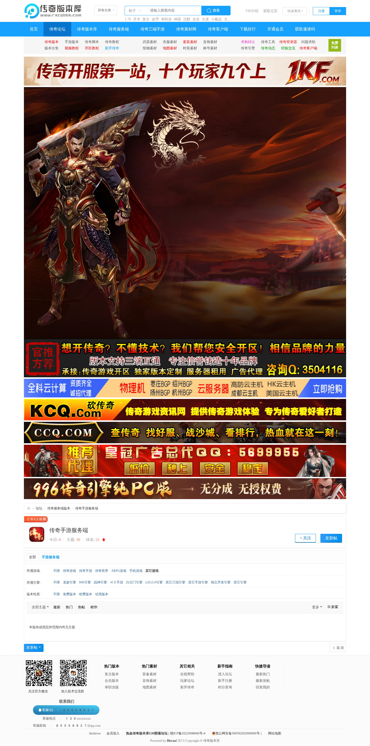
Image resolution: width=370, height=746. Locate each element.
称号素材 (210, 48)
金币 (155, 19)
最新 (56, 607)
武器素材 (150, 42)
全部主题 (39, 607)
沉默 (186, 19)
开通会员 (275, 29)
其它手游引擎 (198, 582)
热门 (69, 607)
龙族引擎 (69, 582)
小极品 (216, 19)
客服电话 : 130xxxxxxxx (67, 718)
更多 (315, 607)
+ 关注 (305, 538)
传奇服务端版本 (58, 508)
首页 (34, 29)
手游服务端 (50, 557)
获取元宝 (270, 11)
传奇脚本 (92, 42)
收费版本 (85, 594)
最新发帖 (263, 681)
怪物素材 (150, 48)
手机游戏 (135, 571)
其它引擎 (240, 582)
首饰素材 (210, 42)
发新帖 (331, 538)
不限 (56, 571)
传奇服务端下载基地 (29, 508)
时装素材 (190, 48)
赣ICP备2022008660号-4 (187, 733)
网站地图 (274, 733)
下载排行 (248, 29)
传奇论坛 (57, 29)
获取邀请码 (305, 29)
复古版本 (112, 674)
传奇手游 (85, 571)
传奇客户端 (218, 29)
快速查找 (294, 11)
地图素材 (149, 687)
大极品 (229, 19)
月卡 (136, 19)
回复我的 (263, 687)
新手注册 (225, 681)
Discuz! (172, 740)
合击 (196, 19)
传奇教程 (112, 42)
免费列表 (334, 45)
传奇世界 (101, 571)
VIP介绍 (251, 11)
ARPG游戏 (118, 571)
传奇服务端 (119, 29)
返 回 (340, 648)
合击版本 (112, 681)
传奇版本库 (87, 29)
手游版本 (72, 42)
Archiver (95, 733)
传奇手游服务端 (86, 508)
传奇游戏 (69, 571)
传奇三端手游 (152, 29)
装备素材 (149, 674)
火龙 (205, 19)
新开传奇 (187, 687)
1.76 (128, 19)
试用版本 (101, 594)
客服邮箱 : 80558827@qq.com (66, 725)
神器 (177, 19)
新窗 (334, 607)
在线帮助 (187, 674)
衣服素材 (170, 42)
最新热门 (263, 674)
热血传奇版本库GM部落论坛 (147, 733)
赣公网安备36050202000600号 (237, 733)
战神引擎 (100, 582)
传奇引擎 (248, 48)
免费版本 (69, 594)
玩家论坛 (187, 681)
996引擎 (85, 582)
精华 (93, 607)
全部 (32, 557)
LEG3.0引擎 (154, 582)
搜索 (216, 10)
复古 (146, 19)
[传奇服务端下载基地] (53, 9)
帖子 (132, 11)
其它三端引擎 (175, 582)
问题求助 (308, 42)
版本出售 (52, 48)
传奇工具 (268, 42)
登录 (338, 11)
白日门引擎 (134, 582)
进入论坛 (225, 674)
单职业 (166, 19)
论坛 (39, 508)
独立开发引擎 (221, 582)
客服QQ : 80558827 (68, 710)
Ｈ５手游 (116, 582)
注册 (321, 11)
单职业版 (112, 687)
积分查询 (225, 687)
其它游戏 (152, 571)
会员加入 (113, 733)
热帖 (81, 607)
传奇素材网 (186, 29)
